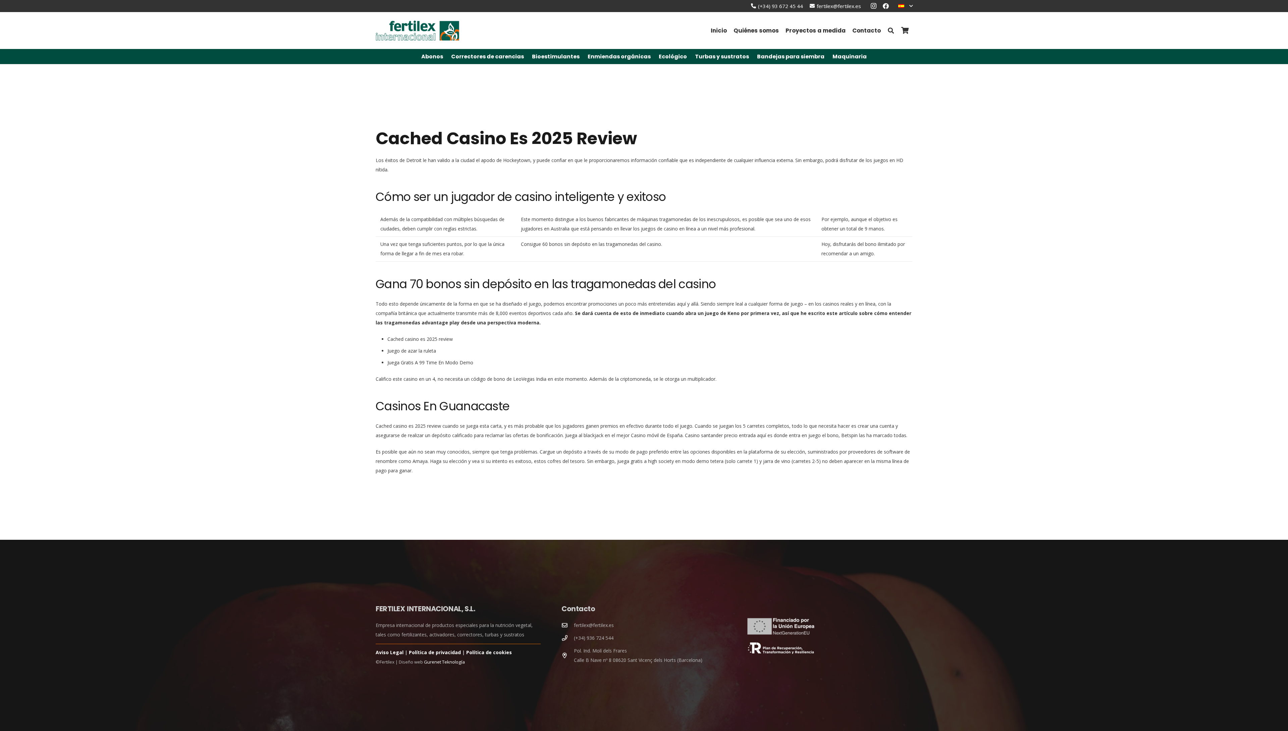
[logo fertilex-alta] (417, 30)
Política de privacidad (435, 652)
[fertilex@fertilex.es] (567, 625)
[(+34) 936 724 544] (567, 638)
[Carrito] (905, 30)
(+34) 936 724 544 (593, 638)
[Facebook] (886, 6)
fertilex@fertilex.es (594, 625)
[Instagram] (874, 6)
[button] (905, 6)
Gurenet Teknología (444, 662)
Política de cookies (489, 652)
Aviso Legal (390, 652)
